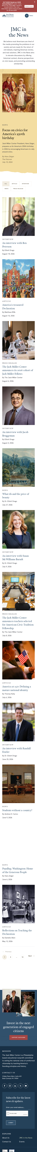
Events (21, 1141)
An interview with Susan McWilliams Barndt (15, 557)
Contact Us (6, 1141)
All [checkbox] (6, 183)
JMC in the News (25, 1138)
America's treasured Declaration (12, 306)
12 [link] (22, 957)
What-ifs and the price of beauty (15, 495)
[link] (31, 956)
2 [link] (10, 957)
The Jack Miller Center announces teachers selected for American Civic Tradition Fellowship (18, 623)
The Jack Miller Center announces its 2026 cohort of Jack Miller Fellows (17, 370)
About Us (5, 1138)
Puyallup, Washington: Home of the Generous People (17, 870)
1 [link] (4, 957)
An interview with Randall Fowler (16, 750)
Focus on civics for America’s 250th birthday (15, 134)
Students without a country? (17, 810)
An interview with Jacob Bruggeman (15, 433)
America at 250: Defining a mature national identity (16, 688)
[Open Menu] (27, 16)
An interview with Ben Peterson (14, 244)
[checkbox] (14, 183)
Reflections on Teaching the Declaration (17, 932)
